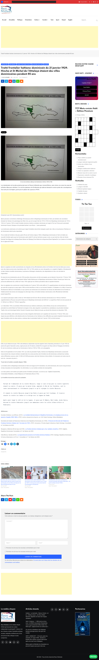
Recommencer (87, 228)
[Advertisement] (49, 37)
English (70, 20)
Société (44, 20)
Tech (52, 20)
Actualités (12, 20)
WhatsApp (93, 656)
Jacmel (87, 95)
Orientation (28, 20)
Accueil (4, 20)
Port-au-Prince (87, 91)
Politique (19, 20)
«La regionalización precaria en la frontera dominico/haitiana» (33, 435)
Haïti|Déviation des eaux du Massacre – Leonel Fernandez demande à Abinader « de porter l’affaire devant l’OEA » (59, 481)
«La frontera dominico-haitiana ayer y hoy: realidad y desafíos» (42, 429)
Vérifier (78, 149)
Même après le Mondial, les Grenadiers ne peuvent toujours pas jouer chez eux (37, 645)
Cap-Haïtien (86, 87)
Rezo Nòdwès (6, 77)
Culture (36, 20)
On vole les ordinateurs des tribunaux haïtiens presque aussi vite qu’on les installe (30, 1)
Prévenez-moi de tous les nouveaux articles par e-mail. (21, 551)
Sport (57, 20)
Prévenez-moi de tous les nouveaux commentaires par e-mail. (23, 548)
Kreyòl (64, 20)
